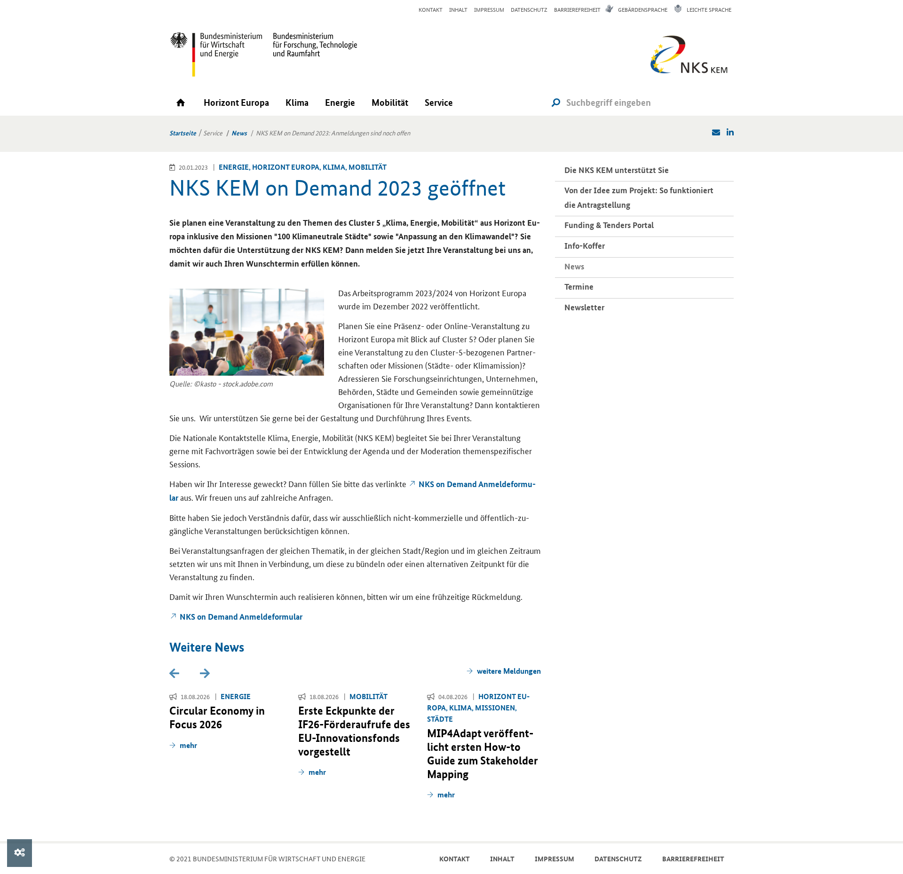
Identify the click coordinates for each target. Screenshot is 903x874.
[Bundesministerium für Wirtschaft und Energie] (216, 54)
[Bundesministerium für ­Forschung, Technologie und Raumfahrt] (310, 54)
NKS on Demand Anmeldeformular (241, 616)
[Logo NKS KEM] (687, 57)
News (239, 132)
